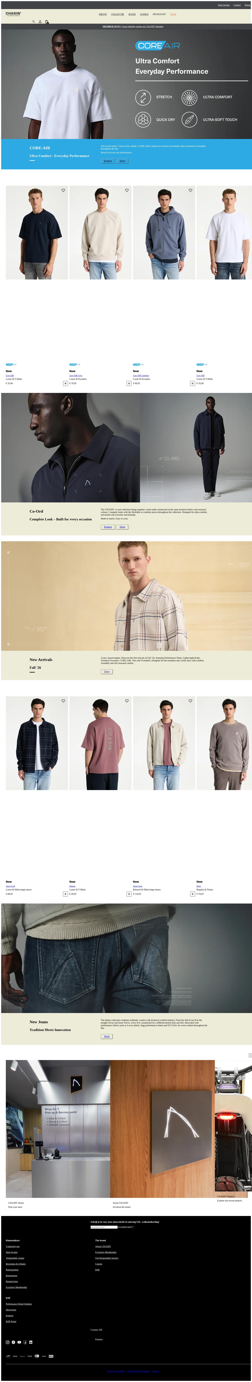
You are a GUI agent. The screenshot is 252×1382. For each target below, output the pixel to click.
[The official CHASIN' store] (13, 14)
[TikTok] (13, 1343)
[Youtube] (19, 1342)
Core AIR (10, 376)
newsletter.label (125, 1227)
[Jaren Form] (164, 787)
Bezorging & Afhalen (16, 1264)
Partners (9, 1315)
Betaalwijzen (12, 1281)
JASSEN (144, 14)
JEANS (132, 14)
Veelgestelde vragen (15, 1258)
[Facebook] (25, 1343)
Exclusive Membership (16, 1287)
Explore (108, 161)
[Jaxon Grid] (37, 787)
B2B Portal (11, 1321)
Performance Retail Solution (19, 1304)
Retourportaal (12, 1270)
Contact (237, 5)
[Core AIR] (37, 277)
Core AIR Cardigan (141, 376)
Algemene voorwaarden (138, 1371)
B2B (97, 1270)
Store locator (224, 5)
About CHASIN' (103, 1246)
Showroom (11, 1310)
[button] (63, 191)
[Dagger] (100, 787)
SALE (173, 14)
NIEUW (103, 14)
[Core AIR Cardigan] (164, 277)
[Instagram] (7, 1343)
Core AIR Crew (75, 376)
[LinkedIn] (31, 1342)
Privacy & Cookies (116, 1371)
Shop (122, 161)
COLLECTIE (117, 14)
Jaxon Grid (10, 886)
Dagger (72, 886)
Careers (98, 1264)
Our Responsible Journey (107, 1258)
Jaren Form (137, 886)
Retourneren (11, 1275)
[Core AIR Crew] (100, 277)
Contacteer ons (13, 1246)
